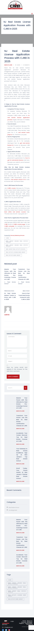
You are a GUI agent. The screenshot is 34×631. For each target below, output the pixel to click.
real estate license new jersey (15, 252)
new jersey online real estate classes (17, 241)
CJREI (5, 224)
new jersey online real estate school (17, 245)
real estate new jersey (13, 255)
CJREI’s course (11, 188)
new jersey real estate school (16, 249)
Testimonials (28, 623)
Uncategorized (13, 510)
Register (21, 623)
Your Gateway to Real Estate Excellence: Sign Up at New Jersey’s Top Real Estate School (21, 455)
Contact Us (29, 624)
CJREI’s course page (19, 224)
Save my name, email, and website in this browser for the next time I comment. (17, 369)
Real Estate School (14, 507)
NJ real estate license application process (19, 117)
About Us (29, 621)
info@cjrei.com (9, 627)
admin (18, 65)
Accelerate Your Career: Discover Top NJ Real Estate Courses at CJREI (21, 437)
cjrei (7, 238)
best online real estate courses (15, 212)
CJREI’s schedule (9, 226)
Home (24, 621)
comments (27, 65)
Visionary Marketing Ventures (17, 235)
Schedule (29, 622)
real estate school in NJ (18, 179)
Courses (23, 622)
